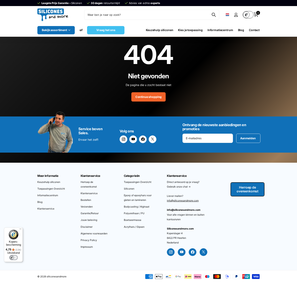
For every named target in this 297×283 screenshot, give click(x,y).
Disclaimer (87, 226)
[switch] (13, 257)
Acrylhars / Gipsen (134, 226)
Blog (241, 30)
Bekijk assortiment (54, 30)
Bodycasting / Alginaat (136, 206)
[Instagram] (123, 139)
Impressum (87, 246)
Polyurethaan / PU (134, 213)
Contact (254, 30)
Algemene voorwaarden (94, 233)
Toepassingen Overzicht (51, 188)
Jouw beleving (89, 219)
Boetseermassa (132, 219)
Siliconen (129, 188)
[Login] (236, 14)
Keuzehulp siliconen (159, 30)
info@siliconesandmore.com (183, 200)
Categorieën (132, 175)
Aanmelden (248, 138)
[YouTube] (133, 139)
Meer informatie (47, 175)
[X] (152, 139)
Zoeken (213, 15)
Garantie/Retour (90, 213)
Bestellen (86, 199)
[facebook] (143, 139)
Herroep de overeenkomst (247, 189)
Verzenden (87, 206)
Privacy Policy (89, 240)
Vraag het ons (105, 30)
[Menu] (20, 229)
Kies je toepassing (190, 30)
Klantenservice (45, 208)
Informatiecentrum (220, 30)
